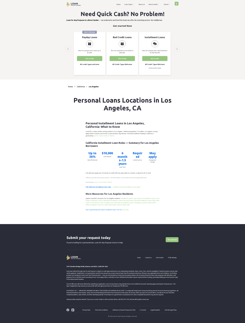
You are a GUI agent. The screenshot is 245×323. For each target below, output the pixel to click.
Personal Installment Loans (142, 200)
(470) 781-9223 (103, 266)
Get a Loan (89, 58)
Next (176, 49)
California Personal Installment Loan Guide (126, 187)
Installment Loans (116, 200)
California (81, 86)
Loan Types (128, 4)
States (166, 4)
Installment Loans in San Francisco (132, 198)
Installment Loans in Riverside (100, 200)
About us (142, 4)
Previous (68, 49)
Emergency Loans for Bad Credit (145, 203)
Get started (172, 240)
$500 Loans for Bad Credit (121, 205)
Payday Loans (109, 203)
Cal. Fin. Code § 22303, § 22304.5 (104, 136)
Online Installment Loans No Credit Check (99, 205)
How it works (153, 4)
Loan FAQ (125, 210)
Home (119, 4)
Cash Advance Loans (97, 203)
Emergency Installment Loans (124, 203)
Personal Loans (128, 200)
